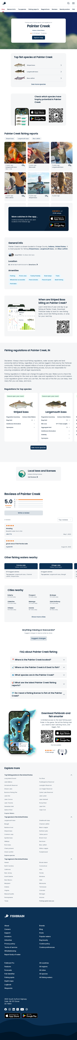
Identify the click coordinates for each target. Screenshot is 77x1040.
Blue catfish (36, 138)
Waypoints (8, 988)
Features (7, 967)
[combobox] (58, 520)
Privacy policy (9, 944)
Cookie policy (44, 944)
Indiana (34, 30)
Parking (12, 276)
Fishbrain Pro (9, 963)
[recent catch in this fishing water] (15, 156)
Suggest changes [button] (38, 638)
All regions (43, 967)
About (6, 926)
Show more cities (39, 617)
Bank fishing (59, 279)
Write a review (23, 513)
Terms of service (10, 947)
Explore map (38, 38)
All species (43, 974)
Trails (57, 276)
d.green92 (9, 547)
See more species (38, 84)
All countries (44, 963)
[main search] (68, 3)
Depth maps (8, 981)
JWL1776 (9, 534)
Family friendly (35, 276)
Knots (41, 933)
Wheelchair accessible (17, 279)
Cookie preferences (47, 947)
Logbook (7, 985)
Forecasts (8, 970)
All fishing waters (45, 977)
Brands (42, 926)
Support (7, 933)
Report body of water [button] (12, 954)
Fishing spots (9, 977)
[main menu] (73, 3)
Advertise (8, 940)
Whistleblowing (10, 951)
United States (41, 30)
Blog (41, 929)
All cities (42, 970)
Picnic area (22, 276)
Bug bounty (43, 940)
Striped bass (10, 138)
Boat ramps (48, 276)
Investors (7, 936)
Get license (32, 477)
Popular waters (45, 936)
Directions (32, 265)
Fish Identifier (9, 974)
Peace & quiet (46, 279)
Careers (7, 929)
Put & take (13, 283)
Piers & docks (33, 279)
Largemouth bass (23, 138)
